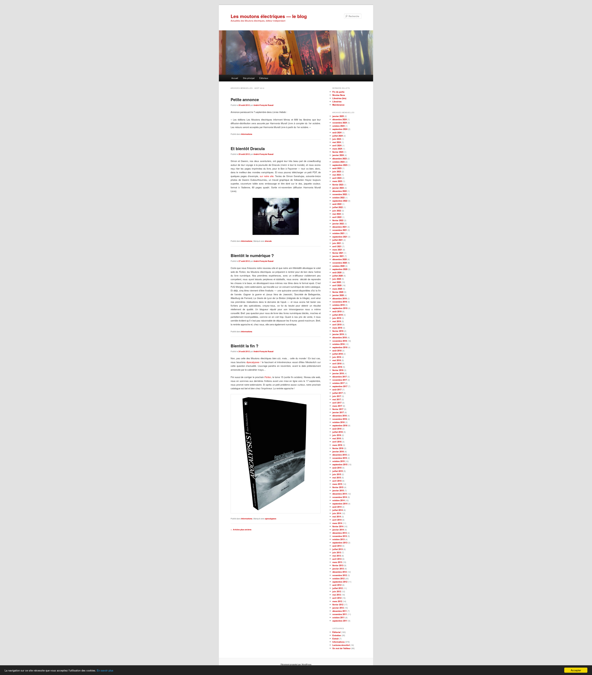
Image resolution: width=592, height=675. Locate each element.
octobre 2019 (338, 304)
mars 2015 (337, 484)
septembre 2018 (339, 347)
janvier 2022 (338, 223)
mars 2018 (337, 366)
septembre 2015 (339, 464)
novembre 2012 (339, 575)
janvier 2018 (338, 373)
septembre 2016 (339, 425)
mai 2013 (336, 555)
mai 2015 (336, 477)
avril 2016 (336, 441)
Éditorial (336, 632)
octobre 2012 (338, 578)
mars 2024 (337, 148)
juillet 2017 (337, 392)
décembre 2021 (339, 226)
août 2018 (336, 350)
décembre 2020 (339, 259)
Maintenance (338, 104)
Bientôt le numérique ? (252, 255)
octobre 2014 (338, 500)
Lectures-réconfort (341, 645)
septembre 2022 (339, 200)
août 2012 (336, 584)
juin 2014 (336, 513)
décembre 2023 (339, 158)
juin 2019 (336, 318)
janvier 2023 (338, 187)
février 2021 (337, 252)
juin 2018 (336, 357)
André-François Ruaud (263, 105)
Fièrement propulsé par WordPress (296, 664)
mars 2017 (337, 405)
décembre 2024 (339, 119)
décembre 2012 (339, 571)
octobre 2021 (338, 233)
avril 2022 (336, 217)
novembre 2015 (339, 457)
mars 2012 (337, 601)
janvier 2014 (338, 529)
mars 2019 (337, 327)
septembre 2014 (339, 503)
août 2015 (336, 467)
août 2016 (336, 428)
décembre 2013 (339, 532)
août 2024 (336, 132)
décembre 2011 (339, 611)
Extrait (335, 638)
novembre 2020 (339, 262)
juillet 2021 (337, 239)
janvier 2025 (338, 116)
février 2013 (337, 565)
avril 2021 (336, 246)
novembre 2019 (339, 301)
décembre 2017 (339, 376)
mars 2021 (337, 249)
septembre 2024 (339, 129)
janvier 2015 (338, 490)
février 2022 (337, 220)
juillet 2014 (337, 510)
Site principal (249, 78)
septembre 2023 (339, 165)
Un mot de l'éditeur (341, 648)
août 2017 (336, 389)
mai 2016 (336, 438)
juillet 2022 (337, 207)
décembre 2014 (339, 493)
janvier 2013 (338, 568)
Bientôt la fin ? (244, 346)
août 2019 (336, 311)
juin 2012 (336, 591)
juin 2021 (336, 243)
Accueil (234, 78)
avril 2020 (336, 285)
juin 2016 (336, 435)
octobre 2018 (338, 344)
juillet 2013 (337, 549)
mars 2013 (337, 562)
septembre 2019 (339, 308)
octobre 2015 (338, 461)
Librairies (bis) (339, 98)
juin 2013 (336, 552)
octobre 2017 (338, 383)
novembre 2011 (339, 614)
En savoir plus (105, 670)
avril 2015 (336, 480)
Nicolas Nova (338, 95)
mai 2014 (336, 516)
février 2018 (337, 370)
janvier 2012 (338, 607)
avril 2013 (336, 558)
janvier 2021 (338, 256)
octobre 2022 (338, 197)
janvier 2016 (338, 451)
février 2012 (337, 604)
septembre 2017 (339, 386)
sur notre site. (267, 176)
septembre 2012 (339, 581)
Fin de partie (338, 91)
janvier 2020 (338, 295)
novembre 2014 (339, 497)
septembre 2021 (339, 236)
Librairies (336, 101)
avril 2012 (336, 597)
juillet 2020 (337, 275)
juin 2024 (336, 138)
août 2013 (336, 545)
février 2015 (337, 487)
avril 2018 (336, 363)
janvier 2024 (338, 155)
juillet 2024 (337, 135)
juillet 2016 (337, 431)
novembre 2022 (339, 194)
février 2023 (337, 184)
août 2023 (336, 168)
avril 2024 (336, 145)
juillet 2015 (337, 471)
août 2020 (336, 272)
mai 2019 (336, 321)
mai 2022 (336, 213)
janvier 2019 (338, 334)
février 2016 (337, 448)
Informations (246, 134)
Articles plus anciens (241, 529)
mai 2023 (336, 174)
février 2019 (337, 330)
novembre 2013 (339, 536)
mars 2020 (337, 288)
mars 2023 (337, 181)
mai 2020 (336, 282)
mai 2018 (336, 360)
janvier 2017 (338, 412)
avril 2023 (336, 177)
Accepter (576, 670)
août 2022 (336, 203)
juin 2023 (336, 171)
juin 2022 (336, 210)
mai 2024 (336, 142)
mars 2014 (337, 523)
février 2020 (337, 291)
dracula (268, 241)
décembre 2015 (339, 454)
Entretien (336, 635)
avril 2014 (336, 519)
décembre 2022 (339, 191)
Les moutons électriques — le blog (269, 16)
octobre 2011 (338, 617)
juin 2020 (336, 278)
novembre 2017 (339, 379)
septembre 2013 (339, 542)
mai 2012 (336, 594)
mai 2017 (336, 399)
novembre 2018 (339, 340)
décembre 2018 (339, 337)
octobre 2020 (338, 265)
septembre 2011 (339, 620)
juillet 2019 (337, 314)
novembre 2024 (339, 122)
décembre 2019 (339, 298)
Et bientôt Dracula (248, 148)
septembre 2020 (339, 269)
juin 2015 (336, 474)
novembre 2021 (339, 230)
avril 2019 (336, 324)
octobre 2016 (338, 422)
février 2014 (337, 526)
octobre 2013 (338, 539)
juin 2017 (336, 396)
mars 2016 (337, 445)
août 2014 (336, 506)
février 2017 (337, 409)
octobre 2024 (338, 125)
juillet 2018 (337, 353)
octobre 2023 (338, 161)
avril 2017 (336, 402)
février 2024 (337, 151)
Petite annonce (245, 99)
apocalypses (270, 518)
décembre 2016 (339, 415)
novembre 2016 (339, 418)
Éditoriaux (263, 78)
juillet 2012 (337, 588)
